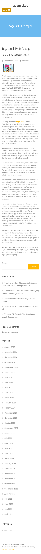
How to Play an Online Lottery (15, 55)
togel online (6, 252)
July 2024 (8, 377)
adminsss (25, 61)
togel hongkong (32, 250)
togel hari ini (8, 250)
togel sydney (6, 255)
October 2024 (9, 362)
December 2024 (10, 352)
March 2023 (9, 458)
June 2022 (8, 504)
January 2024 (9, 408)
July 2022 (8, 499)
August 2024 (9, 372)
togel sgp (22, 252)
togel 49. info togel (27, 247)
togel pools (15, 252)
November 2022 (10, 479)
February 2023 (10, 463)
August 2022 (9, 494)
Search (4, 263)
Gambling (8, 247)
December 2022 (10, 474)
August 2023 (9, 433)
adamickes (20, 5)
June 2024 (8, 382)
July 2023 (8, 438)
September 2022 (11, 489)
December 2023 (10, 413)
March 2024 (9, 398)
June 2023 (8, 443)
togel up (14, 255)
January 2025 (9, 347)
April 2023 (8, 453)
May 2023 (8, 448)
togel (18, 247)
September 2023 (11, 428)
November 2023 (10, 418)
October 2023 (9, 423)
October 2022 (9, 484)
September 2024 (11, 367)
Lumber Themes (8, 549)
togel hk (16, 250)
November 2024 (10, 357)
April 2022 (8, 514)
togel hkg (23, 250)
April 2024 (8, 393)
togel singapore (32, 252)
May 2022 (8, 509)
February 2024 (10, 403)
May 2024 (8, 388)
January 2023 (9, 469)
